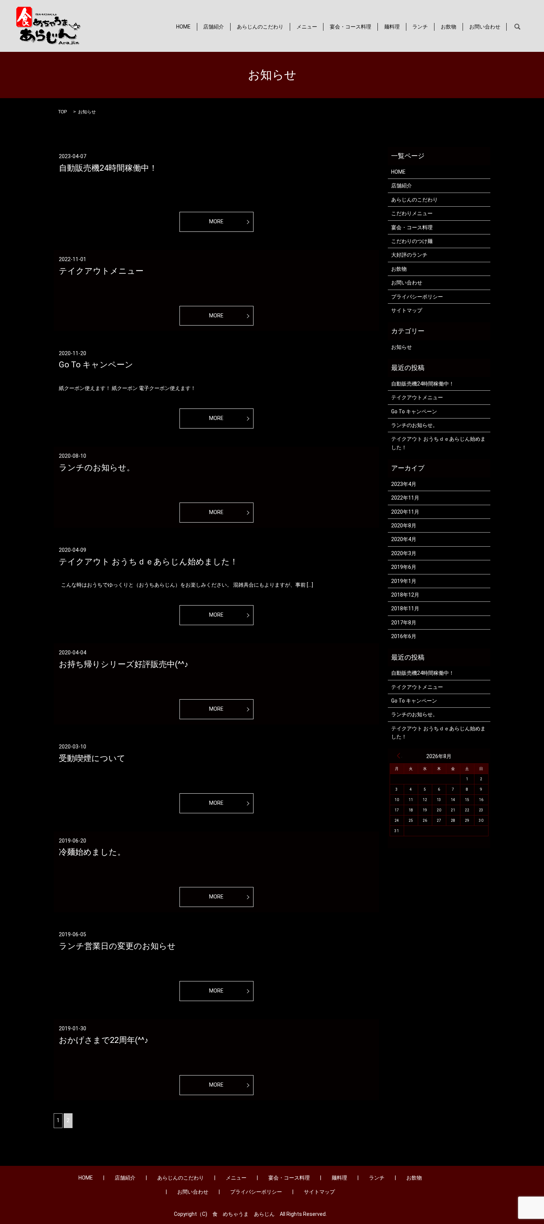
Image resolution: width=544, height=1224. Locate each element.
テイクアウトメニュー (101, 271)
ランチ (420, 27)
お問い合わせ (484, 27)
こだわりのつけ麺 (412, 241)
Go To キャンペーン (96, 364)
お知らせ (401, 347)
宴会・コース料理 (350, 27)
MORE (216, 221)
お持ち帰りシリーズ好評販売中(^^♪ (123, 664)
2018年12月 (405, 595)
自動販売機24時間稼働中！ (108, 168)
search (517, 27)
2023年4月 (403, 484)
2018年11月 (405, 608)
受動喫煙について (92, 758)
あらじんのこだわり (260, 27)
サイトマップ (406, 310)
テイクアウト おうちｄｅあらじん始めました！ (148, 561)
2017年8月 (403, 623)
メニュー (306, 27)
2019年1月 (403, 581)
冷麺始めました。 (92, 852)
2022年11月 (405, 498)
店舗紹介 (213, 27)
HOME (183, 27)
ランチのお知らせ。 (97, 467)
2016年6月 (403, 636)
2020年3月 (403, 553)
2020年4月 (403, 539)
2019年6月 (403, 567)
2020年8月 (403, 525)
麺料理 (392, 27)
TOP (62, 111)
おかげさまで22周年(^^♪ (103, 1040)
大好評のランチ (409, 255)
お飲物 (448, 27)
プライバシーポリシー (417, 297)
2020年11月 (405, 512)
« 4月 (398, 755)
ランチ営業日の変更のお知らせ (117, 946)
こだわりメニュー (412, 213)
